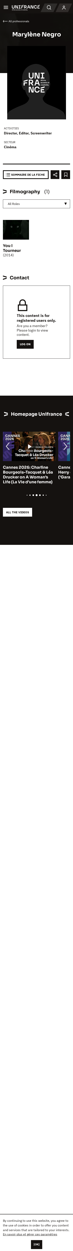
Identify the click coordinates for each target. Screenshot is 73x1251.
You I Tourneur (12, 248)
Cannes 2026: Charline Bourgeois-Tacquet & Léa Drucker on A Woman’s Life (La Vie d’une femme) (28, 474)
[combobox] (36, 203)
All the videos (17, 512)
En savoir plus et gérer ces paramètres (30, 1234)
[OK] (37, 1244)
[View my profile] (64, 8)
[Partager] (55, 174)
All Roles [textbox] (14, 204)
